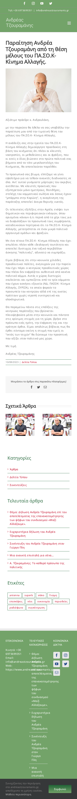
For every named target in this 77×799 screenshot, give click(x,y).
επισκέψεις (16, 601)
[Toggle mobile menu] (69, 23)
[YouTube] (56, 663)
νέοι (30, 601)
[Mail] (56, 672)
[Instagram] (65, 655)
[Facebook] (56, 655)
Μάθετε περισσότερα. (19, 794)
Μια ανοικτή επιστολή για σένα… (32, 555)
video (41, 595)
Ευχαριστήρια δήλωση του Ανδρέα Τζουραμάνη (39, 720)
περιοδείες (61, 601)
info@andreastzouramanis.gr (52, 10)
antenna (15, 595)
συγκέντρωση (36, 607)
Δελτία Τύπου (29, 362)
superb (28, 595)
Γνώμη (53, 595)
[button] (8, 425)
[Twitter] (65, 663)
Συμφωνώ (60, 789)
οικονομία (43, 601)
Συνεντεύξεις (18, 485)
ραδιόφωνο (16, 607)
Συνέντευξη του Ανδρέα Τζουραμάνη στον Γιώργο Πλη (39, 748)
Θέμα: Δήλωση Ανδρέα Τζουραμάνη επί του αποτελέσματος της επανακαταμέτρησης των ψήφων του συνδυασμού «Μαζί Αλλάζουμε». (39, 679)
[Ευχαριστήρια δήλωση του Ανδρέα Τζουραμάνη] (57, 415)
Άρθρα (14, 469)
